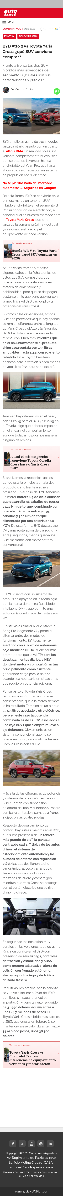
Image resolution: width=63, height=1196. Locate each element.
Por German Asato (22, 89)
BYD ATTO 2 (9, 36)
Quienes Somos (13, 1172)
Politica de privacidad (30, 1175)
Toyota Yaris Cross (28, 36)
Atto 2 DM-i (14, 151)
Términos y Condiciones (41, 1172)
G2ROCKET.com (37, 1191)
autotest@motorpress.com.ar (31, 1167)
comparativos (12, 28)
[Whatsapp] (57, 91)
